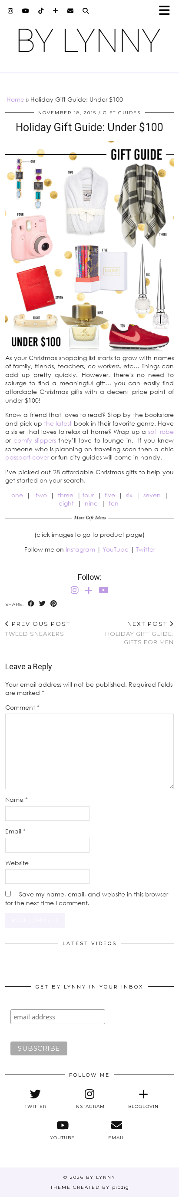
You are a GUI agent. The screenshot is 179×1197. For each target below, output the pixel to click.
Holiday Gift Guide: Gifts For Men (139, 632)
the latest (58, 423)
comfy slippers (34, 440)
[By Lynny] (89, 40)
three (65, 495)
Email (15, 831)
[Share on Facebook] (31, 604)
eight (66, 503)
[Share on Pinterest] (54, 604)
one (17, 495)
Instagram (80, 549)
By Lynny (101, 1177)
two (41, 495)
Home (15, 99)
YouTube (116, 549)
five (110, 495)
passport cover (27, 457)
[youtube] (26, 11)
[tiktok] (41, 11)
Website (17, 862)
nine (91, 503)
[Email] (70, 11)
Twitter (145, 549)
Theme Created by (89, 1187)
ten (114, 503)
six (129, 495)
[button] (167, 11)
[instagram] (10, 11)
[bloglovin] (56, 11)
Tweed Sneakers (37, 628)
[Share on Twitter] (42, 604)
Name (16, 799)
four (88, 495)
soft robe (161, 431)
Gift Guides (122, 113)
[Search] (86, 11)
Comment (22, 707)
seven (152, 495)
